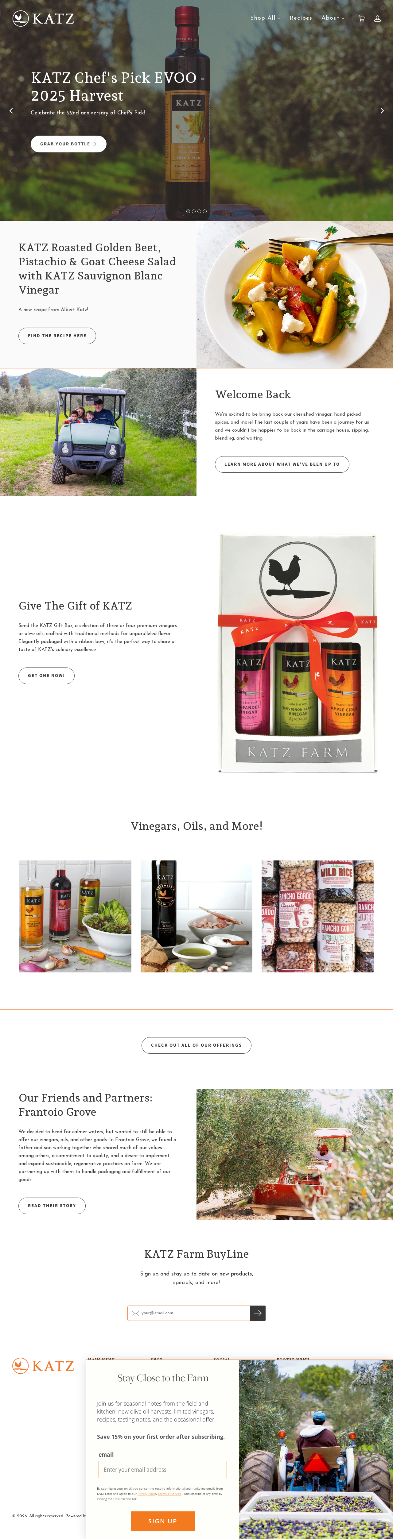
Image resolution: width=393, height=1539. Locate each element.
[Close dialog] (385, 1367)
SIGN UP (162, 1521)
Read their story (52, 1205)
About (330, 18)
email (106, 1454)
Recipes (301, 18)
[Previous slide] (10, 110)
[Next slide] (382, 110)
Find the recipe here (57, 336)
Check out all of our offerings (196, 1045)
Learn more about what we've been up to (282, 464)
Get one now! (46, 675)
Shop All (262, 18)
